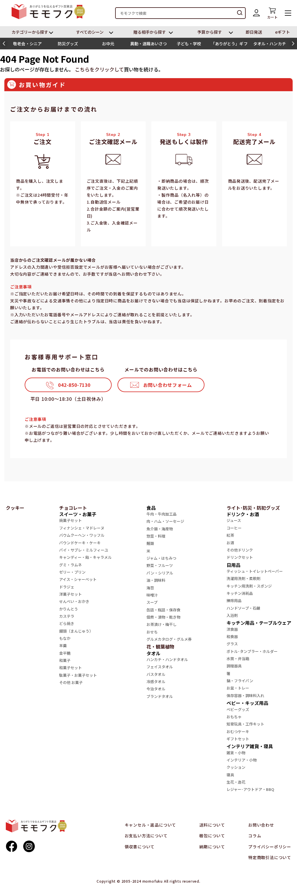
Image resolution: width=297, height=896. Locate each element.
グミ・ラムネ (70, 565)
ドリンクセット (240, 557)
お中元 (108, 43)
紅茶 (230, 535)
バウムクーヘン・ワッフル (81, 535)
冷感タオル (155, 681)
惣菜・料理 (155, 536)
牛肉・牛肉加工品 (161, 514)
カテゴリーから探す (30, 32)
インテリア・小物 (242, 760)
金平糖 (64, 653)
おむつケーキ (238, 731)
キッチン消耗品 (240, 593)
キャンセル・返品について (150, 825)
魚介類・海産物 (159, 529)
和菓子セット (70, 667)
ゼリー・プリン (72, 572)
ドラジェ (66, 587)
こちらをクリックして (99, 69)
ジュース (234, 520)
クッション (236, 767)
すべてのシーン (90, 32)
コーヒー (234, 528)
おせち (152, 632)
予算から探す (209, 32)
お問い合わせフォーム (167, 384)
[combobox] (180, 13)
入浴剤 (232, 615)
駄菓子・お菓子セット (78, 675)
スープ (151, 602)
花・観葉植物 (160, 646)
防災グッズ (68, 43)
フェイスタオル (159, 666)
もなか (64, 638)
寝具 (230, 775)
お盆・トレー (238, 688)
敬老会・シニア (27, 43)
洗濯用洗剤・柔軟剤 (243, 578)
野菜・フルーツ (159, 565)
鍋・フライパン (240, 680)
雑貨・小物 (236, 752)
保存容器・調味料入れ (245, 695)
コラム (254, 835)
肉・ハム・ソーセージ (165, 521)
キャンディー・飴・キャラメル (85, 557)
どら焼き (66, 623)
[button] (4, 43)
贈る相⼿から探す (149, 32)
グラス (232, 644)
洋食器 (232, 629)
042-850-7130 (74, 384)
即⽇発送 (254, 32)
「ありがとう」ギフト (229, 45)
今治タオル (155, 689)
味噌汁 (152, 595)
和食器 (232, 636)
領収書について (140, 847)
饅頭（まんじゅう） (76, 631)
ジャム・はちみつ (161, 558)
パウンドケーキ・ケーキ (80, 542)
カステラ (66, 616)
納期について (212, 847)
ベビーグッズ (238, 709)
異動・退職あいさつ (148, 43)
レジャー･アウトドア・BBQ (250, 789)
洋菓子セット (70, 594)
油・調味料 (155, 580)
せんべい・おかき (74, 601)
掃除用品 (234, 600)
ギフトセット (238, 738)
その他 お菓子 (71, 682)
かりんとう (68, 609)
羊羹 (63, 645)
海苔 (150, 587)
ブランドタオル (159, 696)
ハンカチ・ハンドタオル (167, 659)
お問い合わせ (261, 825)
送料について (212, 825)
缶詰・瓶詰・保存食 (163, 610)
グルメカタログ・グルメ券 (169, 639)
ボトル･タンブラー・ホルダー (252, 651)
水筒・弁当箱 (238, 658)
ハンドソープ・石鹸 (243, 608)
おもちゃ (234, 716)
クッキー (15, 507)
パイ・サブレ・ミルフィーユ (83, 550)
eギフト (282, 32)
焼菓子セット (70, 520)
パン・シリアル (159, 573)
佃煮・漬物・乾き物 (163, 617)
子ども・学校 (189, 43)
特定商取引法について (269, 857)
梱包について (212, 835)
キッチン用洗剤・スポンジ (249, 586)
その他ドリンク (240, 550)
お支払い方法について (146, 835)
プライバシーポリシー (269, 847)
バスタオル (155, 674)
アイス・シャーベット (78, 579)
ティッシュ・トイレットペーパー (255, 571)
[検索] (240, 13)
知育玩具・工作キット (245, 724)
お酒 (230, 542)
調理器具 (234, 666)
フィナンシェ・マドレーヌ (81, 528)
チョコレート (73, 507)
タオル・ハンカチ (269, 43)
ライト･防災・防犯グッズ (253, 507)
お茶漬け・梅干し (161, 624)
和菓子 (64, 660)
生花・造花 (236, 782)
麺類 (150, 543)
